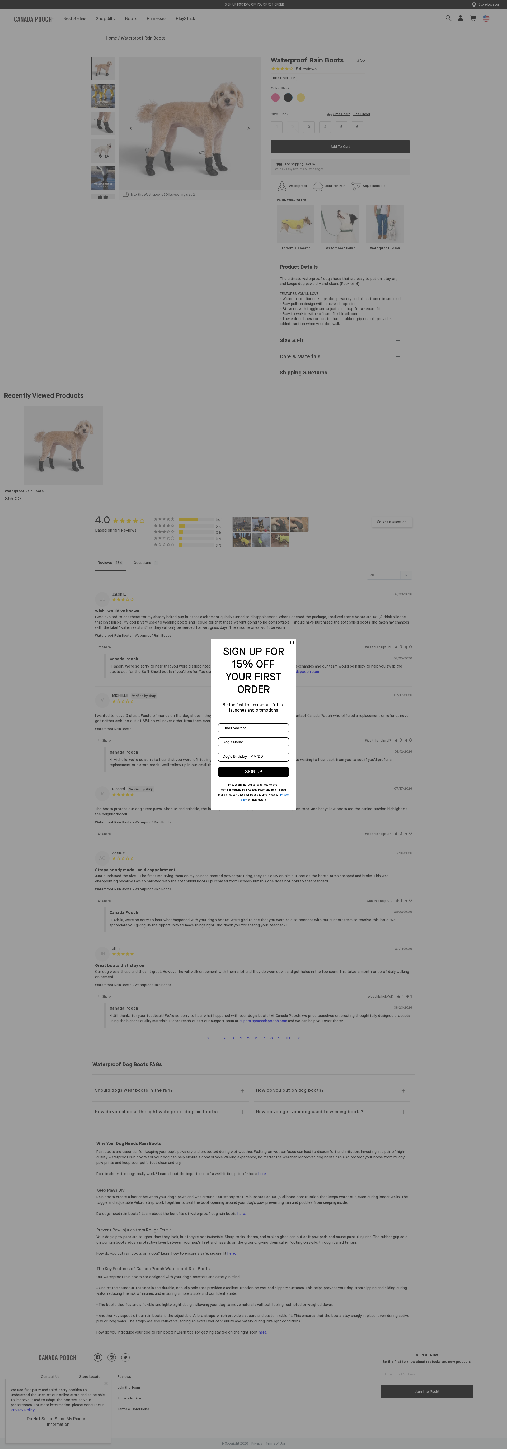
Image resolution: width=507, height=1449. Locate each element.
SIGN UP (253, 772)
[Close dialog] (292, 642)
